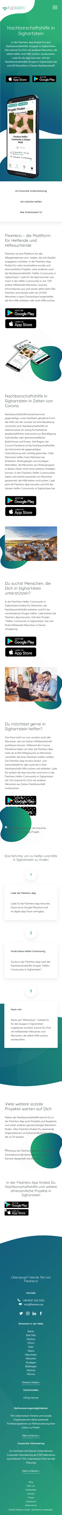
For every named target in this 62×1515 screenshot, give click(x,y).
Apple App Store (17, 79)
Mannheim (31, 1354)
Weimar (31, 1370)
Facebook (41, 1313)
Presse (31, 1497)
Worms (31, 1374)
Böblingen (31, 1366)
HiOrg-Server (31, 1397)
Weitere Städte (30, 1382)
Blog (31, 1482)
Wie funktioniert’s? (31, 212)
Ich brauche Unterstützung (31, 190)
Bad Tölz (31, 1335)
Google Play (21, 313)
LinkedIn (34, 1313)
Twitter (21, 1313)
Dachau (31, 1339)
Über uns (31, 1486)
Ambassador (31, 1489)
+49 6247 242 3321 (33, 1300)
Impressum (31, 1501)
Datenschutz (31, 1505)
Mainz (31, 1351)
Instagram (28, 1313)
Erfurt (31, 1343)
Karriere (31, 1493)
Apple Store (21, 324)
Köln (30, 1347)
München (31, 1358)
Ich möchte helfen (31, 201)
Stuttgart (31, 1362)
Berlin (31, 1331)
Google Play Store (44, 79)
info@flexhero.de (33, 1304)
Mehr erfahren (30, 1435)
